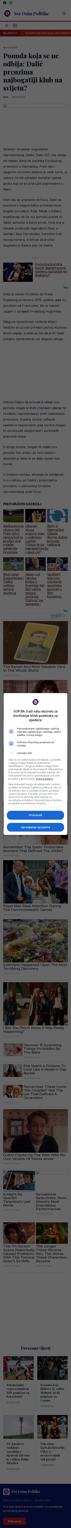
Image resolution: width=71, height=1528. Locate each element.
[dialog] (35, 764)
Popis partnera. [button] (44, 778)
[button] (35, 753)
